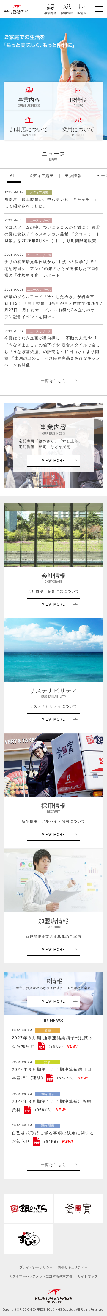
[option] (53, 79)
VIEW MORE (53, 461)
